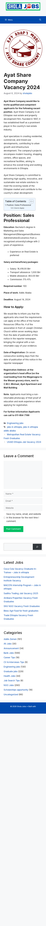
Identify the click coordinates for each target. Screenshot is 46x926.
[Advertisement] (23, 819)
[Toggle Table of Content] (30, 201)
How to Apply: (19, 208)
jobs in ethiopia (14, 427)
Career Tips (9, 657)
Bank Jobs (9, 653)
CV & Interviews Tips (14, 662)
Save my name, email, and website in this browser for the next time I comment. (23, 517)
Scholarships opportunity (16, 690)
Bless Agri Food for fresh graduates (21, 611)
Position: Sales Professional (19, 205)
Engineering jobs (15, 423)
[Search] (37, 547)
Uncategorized (11, 694)
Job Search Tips (12, 680)
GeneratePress (23, 709)
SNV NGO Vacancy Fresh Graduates (22, 606)
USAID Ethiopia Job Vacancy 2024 (24, 442)
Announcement (11, 648)
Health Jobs (9, 676)
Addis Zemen (10, 639)
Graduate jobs (11, 671)
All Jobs (8, 643)
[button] (40, 20)
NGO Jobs (9, 685)
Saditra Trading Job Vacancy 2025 (21, 593)
